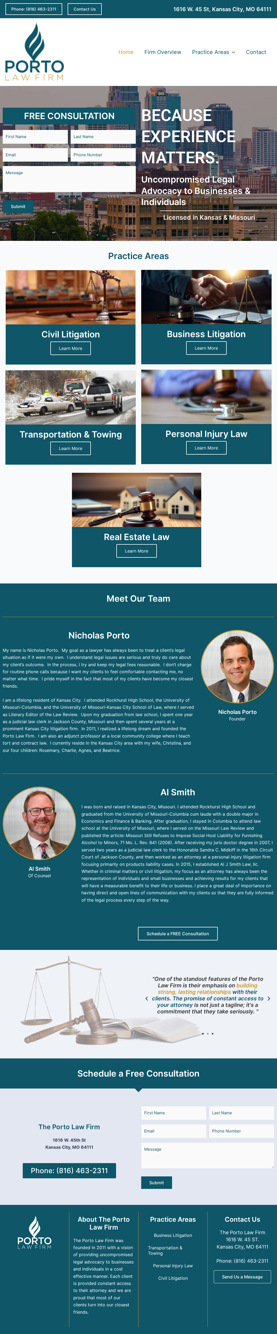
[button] (33, 9)
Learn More (70, 348)
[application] (232, 52)
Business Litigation (173, 1235)
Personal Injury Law (173, 1265)
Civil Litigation (173, 1278)
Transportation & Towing (165, 1250)
